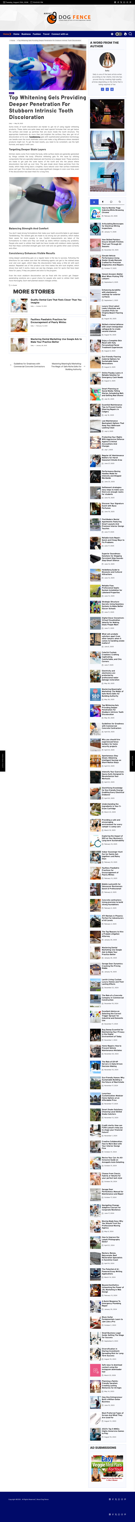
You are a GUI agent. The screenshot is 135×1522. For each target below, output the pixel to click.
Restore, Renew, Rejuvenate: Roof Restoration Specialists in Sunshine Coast (112, 1256)
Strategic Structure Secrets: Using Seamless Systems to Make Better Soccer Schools (113, 605)
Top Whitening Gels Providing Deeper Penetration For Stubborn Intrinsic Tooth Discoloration (113, 710)
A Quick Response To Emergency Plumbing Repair (111, 1303)
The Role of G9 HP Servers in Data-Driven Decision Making (112, 1064)
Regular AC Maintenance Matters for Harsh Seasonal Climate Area (113, 457)
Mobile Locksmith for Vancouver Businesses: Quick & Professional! (112, 886)
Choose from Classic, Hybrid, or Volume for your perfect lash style (112, 1175)
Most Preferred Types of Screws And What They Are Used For (113, 1415)
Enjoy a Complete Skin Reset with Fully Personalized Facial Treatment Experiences (112, 344)
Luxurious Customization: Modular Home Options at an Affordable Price (112, 1097)
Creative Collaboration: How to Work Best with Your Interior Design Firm (112, 1145)
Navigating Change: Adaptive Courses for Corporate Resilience (111, 1207)
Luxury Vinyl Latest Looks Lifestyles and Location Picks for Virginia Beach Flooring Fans (112, 311)
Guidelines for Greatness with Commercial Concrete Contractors (113, 726)
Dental (11, 93)
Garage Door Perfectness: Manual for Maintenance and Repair (113, 1191)
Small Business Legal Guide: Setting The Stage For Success (113, 1335)
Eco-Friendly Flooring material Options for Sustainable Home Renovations (111, 360)
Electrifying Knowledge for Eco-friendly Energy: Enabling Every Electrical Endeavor (113, 791)
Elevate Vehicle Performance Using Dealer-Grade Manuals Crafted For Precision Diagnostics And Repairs (113, 260)
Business (26, 34)
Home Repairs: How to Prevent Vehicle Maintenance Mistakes (112, 1048)
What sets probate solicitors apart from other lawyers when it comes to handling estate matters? (113, 638)
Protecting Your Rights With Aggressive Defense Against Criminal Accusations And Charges (113, 441)
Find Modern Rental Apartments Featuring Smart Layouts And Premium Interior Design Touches (113, 524)
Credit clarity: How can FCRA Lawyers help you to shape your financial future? (112, 1129)
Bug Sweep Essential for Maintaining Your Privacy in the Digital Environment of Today (113, 1033)
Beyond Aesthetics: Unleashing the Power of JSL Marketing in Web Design (113, 1288)
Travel (46, 34)
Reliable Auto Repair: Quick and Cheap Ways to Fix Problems (113, 540)
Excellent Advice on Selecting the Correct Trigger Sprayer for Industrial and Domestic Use (112, 1016)
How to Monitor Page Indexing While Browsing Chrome (113, 210)
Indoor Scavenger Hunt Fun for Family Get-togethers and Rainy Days (112, 855)
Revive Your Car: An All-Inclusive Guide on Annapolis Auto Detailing (113, 1160)
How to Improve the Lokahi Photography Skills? (111, 1239)
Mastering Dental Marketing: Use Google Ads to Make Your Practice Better (56, 340)
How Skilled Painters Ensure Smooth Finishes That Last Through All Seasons (113, 243)
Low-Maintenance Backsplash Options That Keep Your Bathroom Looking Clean (113, 424)
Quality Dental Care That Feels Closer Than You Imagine (56, 301)
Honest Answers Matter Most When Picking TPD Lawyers (112, 276)
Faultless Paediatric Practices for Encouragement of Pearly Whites (48, 321)
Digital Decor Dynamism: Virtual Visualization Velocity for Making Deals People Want (113, 621)
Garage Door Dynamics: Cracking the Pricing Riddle (112, 966)
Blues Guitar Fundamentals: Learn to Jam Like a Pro (112, 1319)
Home (6, 34)
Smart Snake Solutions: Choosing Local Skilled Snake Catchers (112, 1111)
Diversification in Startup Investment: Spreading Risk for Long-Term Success (113, 1352)
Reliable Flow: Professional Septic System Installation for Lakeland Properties (112, 589)
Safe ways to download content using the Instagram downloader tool (112, 1368)
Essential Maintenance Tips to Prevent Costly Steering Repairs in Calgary (112, 408)
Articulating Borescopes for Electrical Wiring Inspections (113, 226)
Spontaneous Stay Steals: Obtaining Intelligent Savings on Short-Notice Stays (111, 759)
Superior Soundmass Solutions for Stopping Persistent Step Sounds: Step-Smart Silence (112, 557)
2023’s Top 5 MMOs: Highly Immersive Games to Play (113, 1431)
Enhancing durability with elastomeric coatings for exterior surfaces (111, 293)
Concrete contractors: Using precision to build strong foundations (112, 902)
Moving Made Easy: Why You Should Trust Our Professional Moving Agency (112, 1224)
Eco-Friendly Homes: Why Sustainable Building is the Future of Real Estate (113, 1080)
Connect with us (59, 34)
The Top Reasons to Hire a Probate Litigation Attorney (112, 934)
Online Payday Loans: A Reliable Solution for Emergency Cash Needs (112, 375)
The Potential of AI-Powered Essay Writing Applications (112, 1271)
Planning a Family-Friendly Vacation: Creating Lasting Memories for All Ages (112, 1384)
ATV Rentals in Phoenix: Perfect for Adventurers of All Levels (113, 918)
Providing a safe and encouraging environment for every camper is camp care (112, 823)
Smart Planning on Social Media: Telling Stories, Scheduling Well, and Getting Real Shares (113, 392)
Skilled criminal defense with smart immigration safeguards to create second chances (112, 328)
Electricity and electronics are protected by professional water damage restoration (110, 675)
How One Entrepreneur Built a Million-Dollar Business (112, 1399)
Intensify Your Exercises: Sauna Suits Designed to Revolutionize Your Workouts (113, 775)
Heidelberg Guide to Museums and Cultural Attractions (112, 572)
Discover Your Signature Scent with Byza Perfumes (113, 505)
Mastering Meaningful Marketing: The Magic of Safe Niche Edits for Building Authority (112, 692)
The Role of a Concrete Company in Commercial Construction (113, 997)
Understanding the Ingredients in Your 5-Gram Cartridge (111, 806)
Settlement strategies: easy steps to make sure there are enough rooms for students (113, 491)
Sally (10, 123)
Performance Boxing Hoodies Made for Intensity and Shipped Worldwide (111, 475)
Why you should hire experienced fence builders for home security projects (111, 743)
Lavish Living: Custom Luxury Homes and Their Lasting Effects (113, 981)
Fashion (37, 34)
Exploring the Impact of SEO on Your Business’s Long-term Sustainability (113, 838)
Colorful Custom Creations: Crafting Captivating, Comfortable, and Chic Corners (112, 657)
